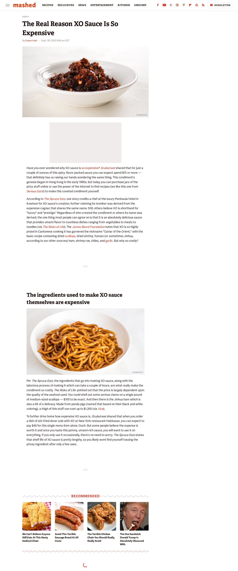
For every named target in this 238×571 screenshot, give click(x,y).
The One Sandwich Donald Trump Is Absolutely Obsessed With (132, 539)
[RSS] (203, 6)
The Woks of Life (53, 227)
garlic (109, 241)
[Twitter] (171, 6)
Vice (100, 409)
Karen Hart (31, 40)
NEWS (82, 5)
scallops (70, 236)
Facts (25, 17)
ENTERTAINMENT (102, 5)
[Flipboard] (190, 6)
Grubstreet (108, 168)
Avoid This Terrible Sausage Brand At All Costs (66, 538)
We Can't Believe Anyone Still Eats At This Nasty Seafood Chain (36, 538)
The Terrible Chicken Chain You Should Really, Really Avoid (101, 538)
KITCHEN (124, 5)
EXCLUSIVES (66, 5)
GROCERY (140, 5)
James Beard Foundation (88, 227)
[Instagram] (177, 6)
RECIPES (47, 5)
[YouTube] (164, 6)
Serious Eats (35, 191)
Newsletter (222, 5)
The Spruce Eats (54, 199)
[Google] (197, 6)
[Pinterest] (184, 6)
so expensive (90, 168)
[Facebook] (158, 6)
